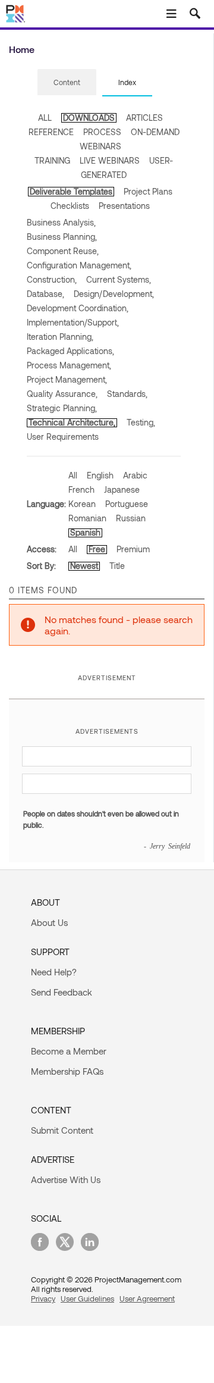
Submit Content (62, 1130)
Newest (84, 566)
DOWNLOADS (89, 117)
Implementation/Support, (73, 322)
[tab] (66, 82)
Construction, (52, 279)
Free (97, 549)
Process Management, (69, 365)
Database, (45, 294)
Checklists (70, 206)
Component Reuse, (63, 251)
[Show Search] (194, 13)
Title (117, 566)
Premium (133, 549)
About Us (49, 922)
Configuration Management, (79, 265)
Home (21, 49)
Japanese (122, 489)
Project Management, (67, 379)
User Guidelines (87, 1298)
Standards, (127, 394)
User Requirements (63, 436)
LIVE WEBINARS (110, 160)
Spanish (85, 532)
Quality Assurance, (62, 394)
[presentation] (66, 82)
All (72, 475)
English (100, 475)
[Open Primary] (171, 13)
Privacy (43, 1298)
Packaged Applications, (70, 351)
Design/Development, (114, 294)
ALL (45, 117)
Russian (131, 518)
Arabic (135, 475)
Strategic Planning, (62, 408)
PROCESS (102, 132)
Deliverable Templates (71, 191)
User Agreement (147, 1298)
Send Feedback (61, 992)
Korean (82, 504)
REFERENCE (51, 132)
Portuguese (126, 504)
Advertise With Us (65, 1179)
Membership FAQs (67, 1071)
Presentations (124, 206)
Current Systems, (118, 279)
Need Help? (54, 971)
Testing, (141, 422)
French (81, 489)
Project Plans (148, 191)
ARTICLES (144, 117)
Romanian (87, 518)
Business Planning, (62, 236)
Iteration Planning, (60, 336)
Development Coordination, (77, 308)
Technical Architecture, (72, 422)
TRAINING (52, 160)
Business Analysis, (61, 222)
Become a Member (68, 1051)
